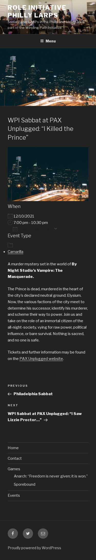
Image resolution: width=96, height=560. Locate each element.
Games (14, 469)
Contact (15, 458)
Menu (51, 41)
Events (14, 495)
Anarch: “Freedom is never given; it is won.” (51, 476)
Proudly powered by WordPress (34, 548)
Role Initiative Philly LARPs (37, 11)
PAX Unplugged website (41, 358)
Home (13, 448)
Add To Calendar (35, 229)
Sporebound (24, 484)
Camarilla (15, 251)
